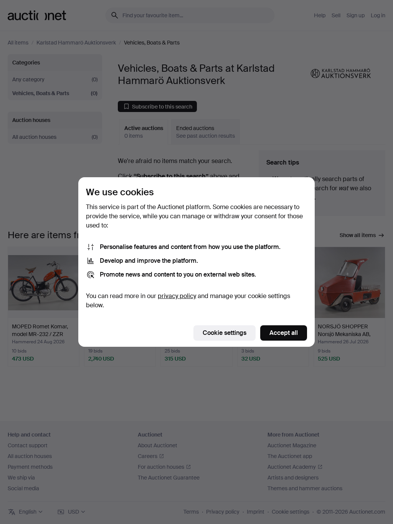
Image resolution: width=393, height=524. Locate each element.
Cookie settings (224, 333)
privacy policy (177, 296)
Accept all (283, 333)
